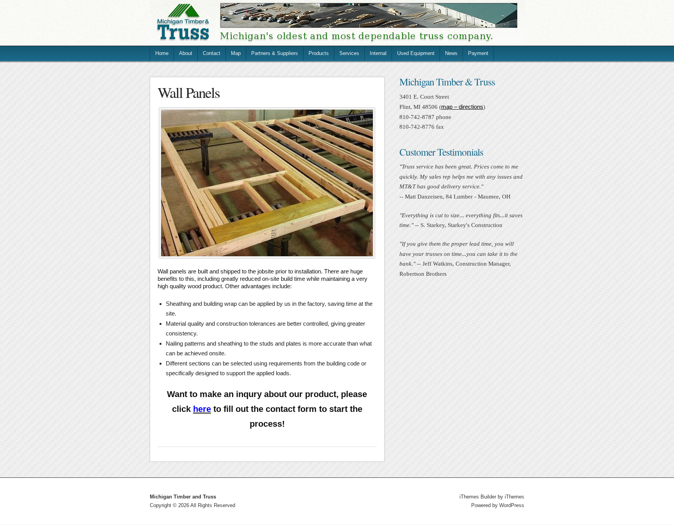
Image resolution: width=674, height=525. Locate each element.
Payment (478, 53)
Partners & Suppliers (274, 53)
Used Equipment (416, 53)
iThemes (514, 497)
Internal (378, 53)
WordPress (511, 505)
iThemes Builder (477, 497)
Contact (211, 53)
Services (349, 53)
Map (236, 53)
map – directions (462, 106)
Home (161, 53)
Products (319, 53)
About (185, 53)
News (451, 53)
